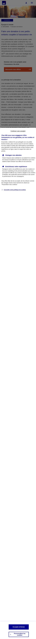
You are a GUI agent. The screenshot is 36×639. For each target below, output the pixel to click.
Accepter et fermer (19, 627)
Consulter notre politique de (15, 189)
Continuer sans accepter (18, 131)
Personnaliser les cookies (19, 634)
